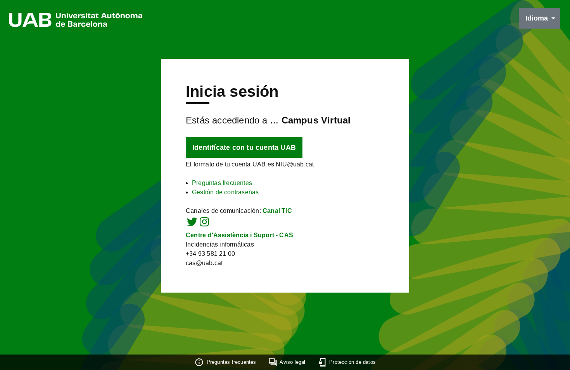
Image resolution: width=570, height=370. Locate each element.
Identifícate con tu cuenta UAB (244, 147)
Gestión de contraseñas (225, 192)
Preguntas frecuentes (222, 183)
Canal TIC (277, 210)
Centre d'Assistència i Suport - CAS (239, 235)
